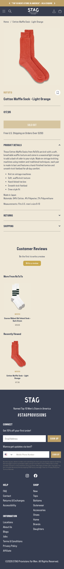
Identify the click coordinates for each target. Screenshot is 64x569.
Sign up (56, 454)
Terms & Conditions (12, 541)
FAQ (5, 491)
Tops (35, 495)
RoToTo (8, 92)
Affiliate (7, 550)
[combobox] (8, 454)
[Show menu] (4, 11)
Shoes (36, 514)
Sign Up (54, 438)
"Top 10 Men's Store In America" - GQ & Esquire (32, 3)
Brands (36, 524)
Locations (8, 522)
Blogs (6, 531)
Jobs (5, 536)
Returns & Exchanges (14, 500)
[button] (55, 3)
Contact (7, 495)
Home (6, 21)
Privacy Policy (10, 545)
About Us (7, 527)
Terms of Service (8, 469)
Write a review (32, 263)
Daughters (38, 529)
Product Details (13, 145)
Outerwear (38, 505)
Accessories (39, 510)
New (35, 491)
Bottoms (37, 500)
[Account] (54, 11)
